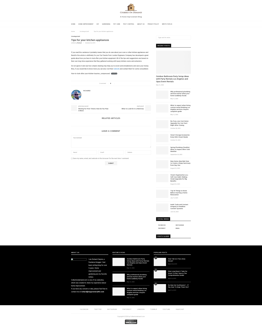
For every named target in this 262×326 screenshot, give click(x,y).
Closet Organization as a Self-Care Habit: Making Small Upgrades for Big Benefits (179, 178)
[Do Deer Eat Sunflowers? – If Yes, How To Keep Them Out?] (160, 288)
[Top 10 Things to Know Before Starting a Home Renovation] (162, 194)
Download (114, 73)
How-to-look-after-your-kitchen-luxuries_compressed (90, 74)
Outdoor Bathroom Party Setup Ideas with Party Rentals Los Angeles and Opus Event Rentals (172, 78)
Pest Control (128, 24)
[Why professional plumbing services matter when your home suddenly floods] (162, 95)
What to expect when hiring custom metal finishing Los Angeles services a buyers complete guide (180, 108)
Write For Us (167, 24)
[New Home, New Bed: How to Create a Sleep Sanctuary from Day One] (162, 164)
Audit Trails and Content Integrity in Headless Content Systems (179, 206)
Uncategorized (84, 31)
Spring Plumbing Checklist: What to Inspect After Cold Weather (180, 149)
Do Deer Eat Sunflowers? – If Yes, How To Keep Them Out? (178, 286)
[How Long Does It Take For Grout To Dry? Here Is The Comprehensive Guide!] (160, 274)
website (117, 69)
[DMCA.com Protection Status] (131, 320)
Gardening (106, 24)
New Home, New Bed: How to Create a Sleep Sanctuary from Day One (180, 163)
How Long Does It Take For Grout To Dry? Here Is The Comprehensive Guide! (177, 273)
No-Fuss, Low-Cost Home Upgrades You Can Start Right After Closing (179, 123)
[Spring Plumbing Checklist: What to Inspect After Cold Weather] (162, 150)
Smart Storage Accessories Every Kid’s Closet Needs (180, 136)
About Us (141, 24)
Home (73, 24)
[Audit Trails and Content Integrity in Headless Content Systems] (162, 208)
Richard (79, 43)
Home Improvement (86, 24)
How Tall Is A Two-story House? (176, 260)
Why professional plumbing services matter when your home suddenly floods (180, 93)
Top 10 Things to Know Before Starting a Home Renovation (178, 193)
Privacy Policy (153, 24)
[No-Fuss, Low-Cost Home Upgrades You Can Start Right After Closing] (162, 124)
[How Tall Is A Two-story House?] (160, 262)
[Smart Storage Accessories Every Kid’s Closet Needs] (162, 138)
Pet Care (116, 24)
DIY (98, 24)
